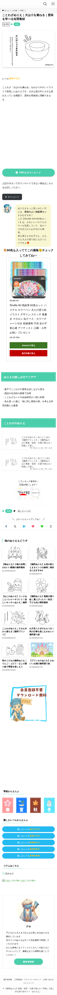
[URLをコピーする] (51, 526)
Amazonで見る (28, 345)
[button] (6, 526)
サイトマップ (28, 983)
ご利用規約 (18, 979)
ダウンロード (13, 197)
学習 (17, 24)
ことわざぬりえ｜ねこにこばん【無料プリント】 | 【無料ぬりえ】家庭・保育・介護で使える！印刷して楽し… (36, 441)
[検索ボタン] (45, 4)
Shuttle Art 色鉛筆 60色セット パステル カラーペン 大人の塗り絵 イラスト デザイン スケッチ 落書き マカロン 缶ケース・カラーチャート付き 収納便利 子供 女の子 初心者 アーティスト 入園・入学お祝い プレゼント (29, 318)
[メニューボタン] (53, 4)
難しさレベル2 (24, 511)
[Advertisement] (28, 134)
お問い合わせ (48, 979)
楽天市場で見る (28, 353)
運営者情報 (7, 979)
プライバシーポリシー (32, 979)
